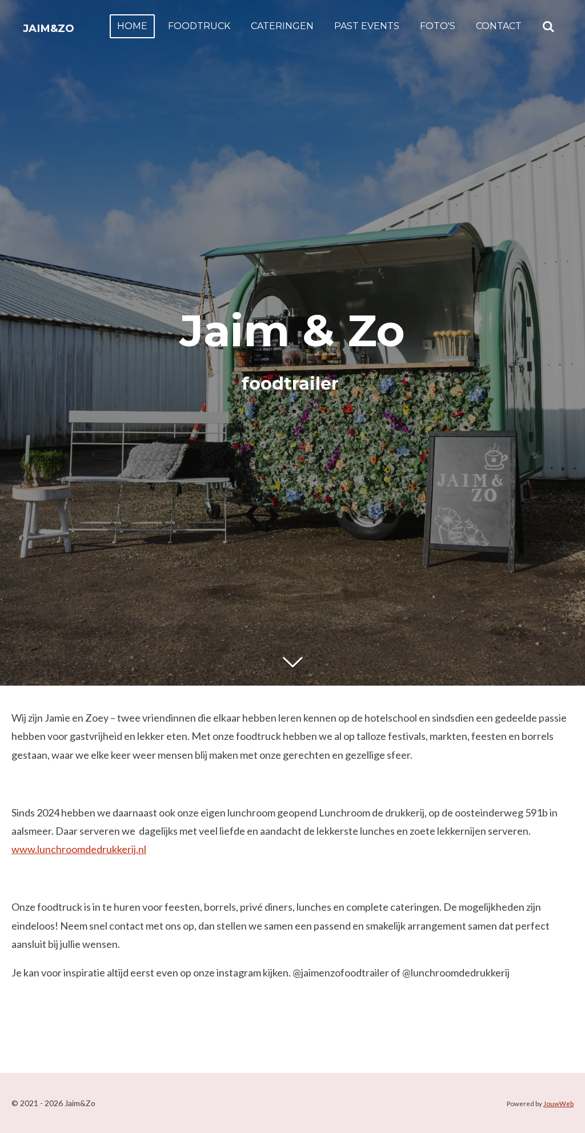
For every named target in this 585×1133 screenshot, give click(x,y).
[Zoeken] (548, 26)
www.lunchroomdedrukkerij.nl (78, 849)
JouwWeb (558, 1103)
